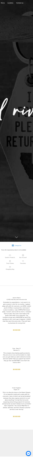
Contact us (19, 3)
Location (10, 3)
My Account (23, 257)
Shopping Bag (10, 269)
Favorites (23, 263)
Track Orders (10, 263)
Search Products (10, 257)
